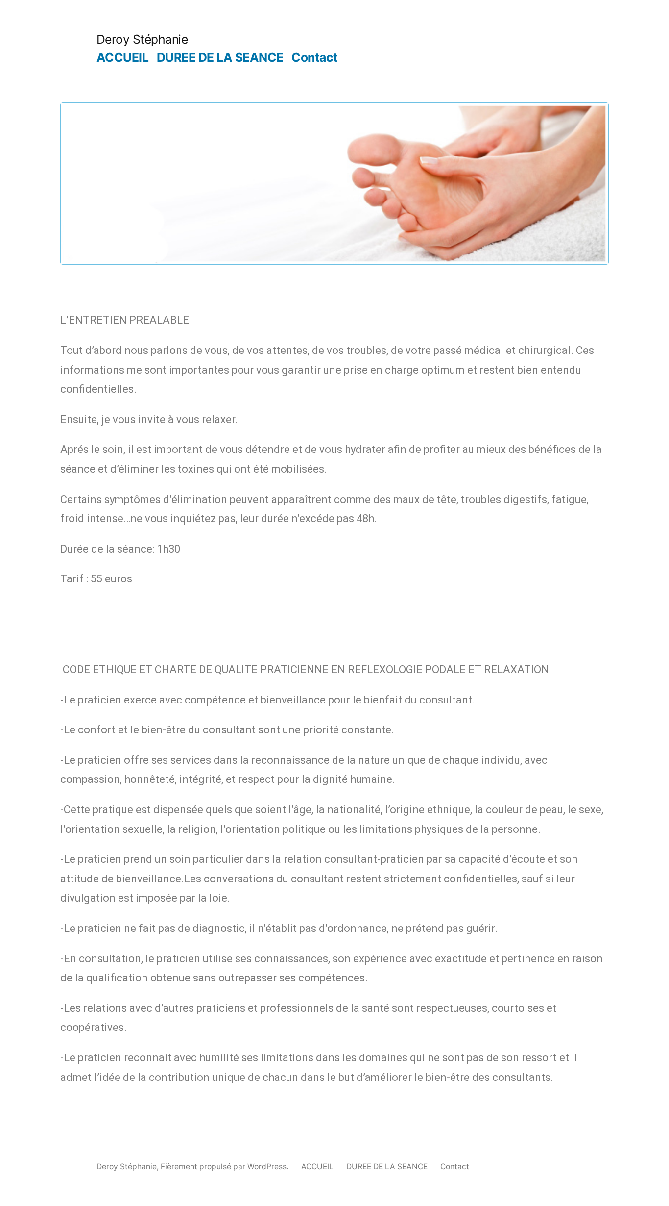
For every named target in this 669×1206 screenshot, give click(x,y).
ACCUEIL (122, 57)
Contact (314, 57)
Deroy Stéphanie (142, 39)
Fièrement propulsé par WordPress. (225, 1166)
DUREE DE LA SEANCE (220, 57)
